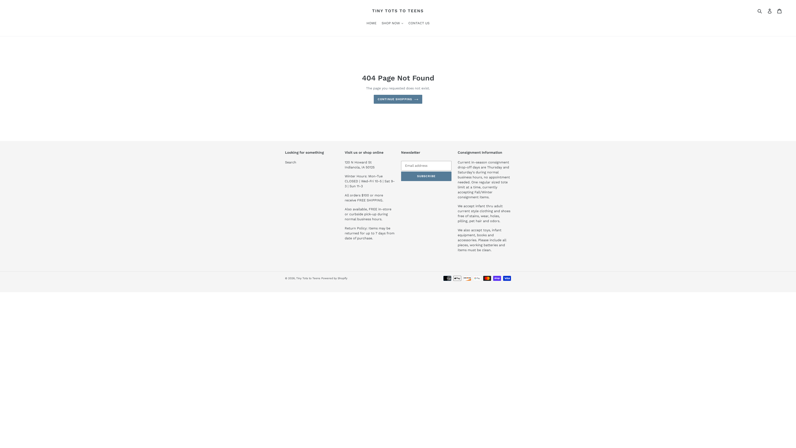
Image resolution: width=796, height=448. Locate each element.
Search (290, 162)
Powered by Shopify (334, 278)
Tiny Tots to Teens (398, 10)
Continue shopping (395, 99)
